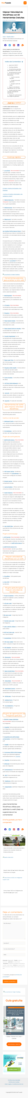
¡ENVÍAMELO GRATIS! (14, 1044)
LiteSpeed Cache (9, 421)
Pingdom (6, 313)
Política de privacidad (14, 1080)
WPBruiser (8, 696)
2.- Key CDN (6, 582)
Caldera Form (8, 700)
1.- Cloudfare (6, 576)
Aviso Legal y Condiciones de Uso (14, 1084)
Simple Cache (8, 481)
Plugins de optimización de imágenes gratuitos (14, 95)
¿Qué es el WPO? (13, 65)
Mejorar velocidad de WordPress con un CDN (13, 87)
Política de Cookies (14, 1082)
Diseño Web (5, 20)
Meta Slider (8, 681)
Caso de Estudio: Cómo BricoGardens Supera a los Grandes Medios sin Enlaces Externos (13, 850)
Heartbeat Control (10, 688)
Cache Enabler (8, 487)
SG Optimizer (8, 431)
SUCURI (7, 393)
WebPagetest (8, 295)
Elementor (8, 657)
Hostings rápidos (13, 67)
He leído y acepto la (12, 975)
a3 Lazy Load (8, 603)
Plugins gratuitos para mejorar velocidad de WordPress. (13, 92)
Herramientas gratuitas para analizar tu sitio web (14, 70)
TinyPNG (17, 756)
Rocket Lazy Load (9, 621)
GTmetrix (7, 305)
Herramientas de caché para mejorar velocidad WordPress (14, 74)
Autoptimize (15, 473)
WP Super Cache (9, 471)
